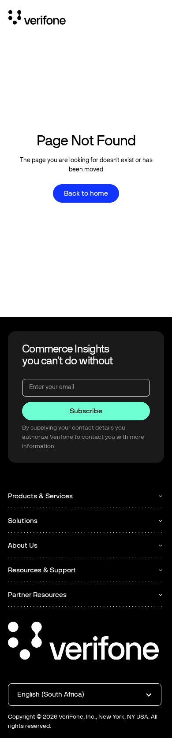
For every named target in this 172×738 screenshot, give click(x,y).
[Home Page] (37, 19)
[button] (84, 694)
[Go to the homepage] (83, 642)
